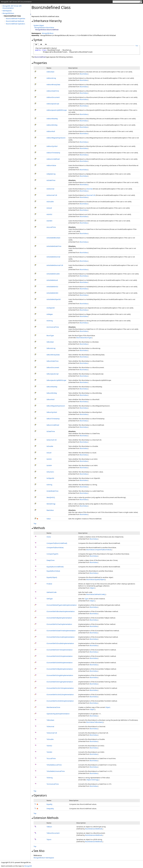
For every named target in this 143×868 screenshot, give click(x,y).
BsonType (50, 335)
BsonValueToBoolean (94, 722)
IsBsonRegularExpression (56, 406)
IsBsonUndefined (53, 425)
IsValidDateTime (52, 491)
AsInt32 (49, 214)
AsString (50, 321)
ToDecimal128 (52, 733)
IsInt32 (49, 459)
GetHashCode (51, 592)
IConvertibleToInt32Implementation (60, 656)
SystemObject (39, 25)
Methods (39, 528)
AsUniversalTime (53, 327)
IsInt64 (49, 465)
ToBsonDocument (53, 833)
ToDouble (50, 739)
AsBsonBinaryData (53, 84)
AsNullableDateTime (54, 246)
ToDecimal (50, 726)
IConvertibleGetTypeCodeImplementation (62, 605)
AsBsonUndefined (53, 159)
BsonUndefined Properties (15, 18)
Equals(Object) (52, 577)
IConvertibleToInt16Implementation (60, 650)
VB (41, 44)
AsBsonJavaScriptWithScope (57, 110)
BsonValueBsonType (84, 337)
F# (46, 44)
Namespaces (7, 11)
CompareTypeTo (52, 554)
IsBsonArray (51, 348)
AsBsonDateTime (53, 91)
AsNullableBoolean (53, 238)
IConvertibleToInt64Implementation (60, 662)
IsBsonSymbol (52, 412)
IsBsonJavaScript (53, 374)
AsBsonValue (51, 165)
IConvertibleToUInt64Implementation (60, 701)
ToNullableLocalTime (54, 765)
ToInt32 (49, 746)
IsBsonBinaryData (53, 355)
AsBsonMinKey (52, 125)
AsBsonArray (51, 78)
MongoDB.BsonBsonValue (44, 27)
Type (86, 599)
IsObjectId (50, 478)
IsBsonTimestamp (53, 418)
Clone (49, 537)
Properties (40, 63)
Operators (40, 795)
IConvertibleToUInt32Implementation (60, 694)
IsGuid (49, 453)
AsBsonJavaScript (53, 104)
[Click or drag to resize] (30, 14)
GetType (50, 599)
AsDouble (50, 201)
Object (92, 588)
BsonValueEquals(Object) (95, 579)
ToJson (49, 839)
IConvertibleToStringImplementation (60, 682)
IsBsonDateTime (52, 361)
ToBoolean (50, 720)
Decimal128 (90, 195)
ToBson (49, 827)
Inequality (50, 808)
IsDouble (50, 446)
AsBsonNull (51, 131)
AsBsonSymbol (52, 146)
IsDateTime (51, 431)
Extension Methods (46, 818)
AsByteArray (51, 174)
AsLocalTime (51, 227)
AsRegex (50, 314)
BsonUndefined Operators (15, 24)
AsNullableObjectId (54, 299)
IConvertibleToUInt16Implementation (60, 688)
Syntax (37, 40)
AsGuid (49, 208)
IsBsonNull (50, 399)
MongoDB (28, 866)
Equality (49, 804)
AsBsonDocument (53, 97)
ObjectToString (92, 780)
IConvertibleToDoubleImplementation (60, 643)
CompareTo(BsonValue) (55, 547)
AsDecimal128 (52, 195)
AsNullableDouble (53, 274)
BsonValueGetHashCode (95, 594)
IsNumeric (50, 472)
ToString (50, 778)
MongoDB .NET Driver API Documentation (12, 7)
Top (35, 523)
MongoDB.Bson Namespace (44, 858)
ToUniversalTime (53, 784)
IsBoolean (50, 342)
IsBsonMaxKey (52, 387)
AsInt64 (49, 221)
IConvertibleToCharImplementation (59, 624)
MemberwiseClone (53, 707)
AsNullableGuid (52, 280)
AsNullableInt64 (52, 293)
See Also (38, 851)
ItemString (51, 504)
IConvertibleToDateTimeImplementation (61, 630)
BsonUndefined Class (12, 16)
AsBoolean (50, 72)
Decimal (89, 189)
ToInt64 (49, 752)
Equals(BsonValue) (53, 571)
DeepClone (50, 560)
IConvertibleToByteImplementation (59, 618)
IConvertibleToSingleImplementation (60, 675)
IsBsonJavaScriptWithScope (56, 380)
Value (49, 519)
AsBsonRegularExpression (56, 138)
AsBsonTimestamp (53, 153)
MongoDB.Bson (8, 13)
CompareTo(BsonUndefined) (57, 543)
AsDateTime (51, 180)
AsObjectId (51, 308)
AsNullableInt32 (52, 286)
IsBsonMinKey (52, 393)
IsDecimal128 (52, 440)
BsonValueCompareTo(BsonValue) (98, 549)
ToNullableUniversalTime (56, 771)
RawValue (50, 510)
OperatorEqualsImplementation (58, 714)
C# (36, 44)
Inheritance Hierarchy (47, 21)
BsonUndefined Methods (15, 21)
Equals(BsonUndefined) (55, 567)
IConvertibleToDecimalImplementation (61, 637)
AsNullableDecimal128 (55, 265)
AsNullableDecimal (53, 257)
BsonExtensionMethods (93, 829)
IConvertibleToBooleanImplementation (61, 611)
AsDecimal (50, 189)
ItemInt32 (51, 497)
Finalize (49, 584)
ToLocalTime (51, 758)
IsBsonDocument (53, 367)
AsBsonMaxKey (52, 118)
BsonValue (84, 74)
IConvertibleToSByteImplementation (60, 669)
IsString (49, 485)
